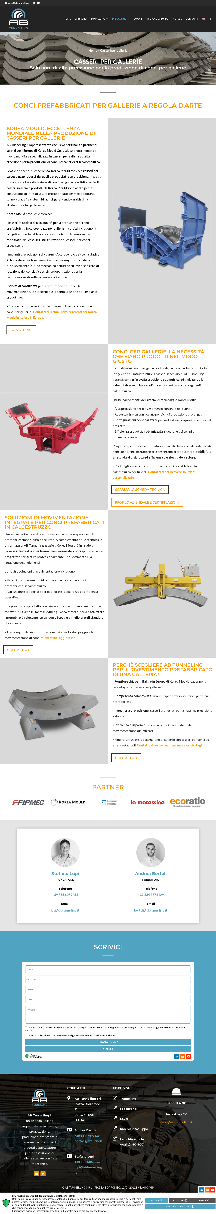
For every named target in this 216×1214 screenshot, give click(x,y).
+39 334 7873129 (151, 895)
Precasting (119, 19)
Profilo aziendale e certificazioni (147, 502)
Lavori (138, 19)
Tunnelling (98, 19)
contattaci (21, 329)
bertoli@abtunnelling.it (150, 910)
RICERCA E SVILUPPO (157, 19)
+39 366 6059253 (65, 895)
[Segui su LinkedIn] (43, 1173)
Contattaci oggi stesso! (59, 638)
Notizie (177, 19)
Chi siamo (81, 19)
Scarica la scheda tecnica (140, 489)
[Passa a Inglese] (203, 25)
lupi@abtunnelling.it (65, 910)
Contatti (192, 19)
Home (67, 19)
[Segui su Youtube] (36, 1173)
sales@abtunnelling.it (176, 1122)
